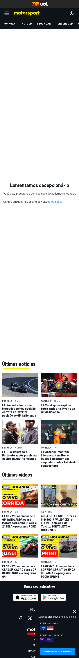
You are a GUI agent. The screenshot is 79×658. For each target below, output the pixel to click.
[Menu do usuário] (71, 13)
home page (54, 201)
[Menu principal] (7, 13)
